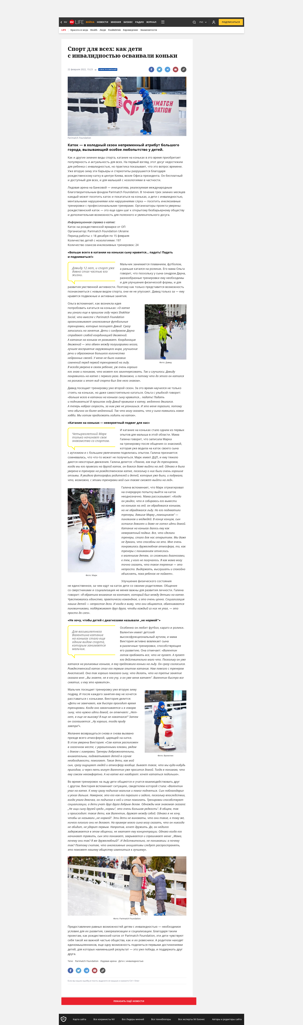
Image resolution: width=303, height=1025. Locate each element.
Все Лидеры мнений (133, 1019)
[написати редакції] (175, 69)
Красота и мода (79, 29)
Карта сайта (79, 1019)
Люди (103, 29)
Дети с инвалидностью (130, 961)
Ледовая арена (108, 961)
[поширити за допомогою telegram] (167, 69)
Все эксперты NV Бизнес (191, 1019)
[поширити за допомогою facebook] (151, 69)
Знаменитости (148, 29)
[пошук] (194, 22)
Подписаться (231, 22)
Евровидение (130, 29)
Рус (201, 22)
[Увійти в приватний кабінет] (213, 22)
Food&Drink (114, 29)
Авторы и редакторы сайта (227, 1019)
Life (63, 29)
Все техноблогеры (161, 1019)
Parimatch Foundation (86, 961)
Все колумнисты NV (104, 1019)
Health (93, 29)
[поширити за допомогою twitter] (159, 69)
